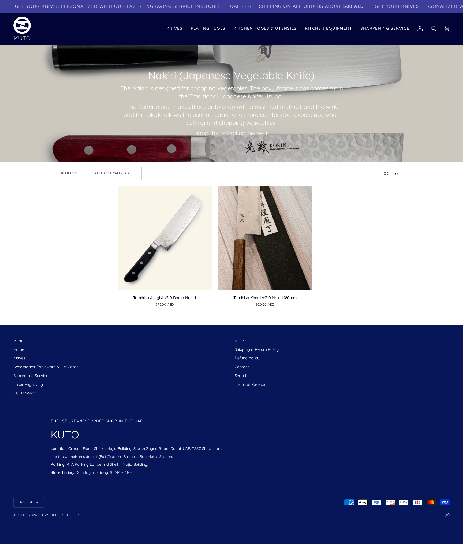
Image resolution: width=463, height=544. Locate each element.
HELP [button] (239, 341)
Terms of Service (250, 384)
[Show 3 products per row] (395, 173)
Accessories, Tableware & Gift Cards (46, 366)
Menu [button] (18, 341)
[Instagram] (447, 515)
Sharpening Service (30, 375)
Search (241, 375)
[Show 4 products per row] (406, 173)
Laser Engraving (28, 384)
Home (18, 349)
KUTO (22, 515)
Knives (19, 357)
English (26, 502)
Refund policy (247, 357)
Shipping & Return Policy (257, 349)
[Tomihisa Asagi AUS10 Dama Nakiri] (165, 238)
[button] (174, 28)
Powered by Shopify (60, 515)
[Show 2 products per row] (386, 173)
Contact (242, 366)
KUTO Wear (24, 393)
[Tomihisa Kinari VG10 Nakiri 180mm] (265, 238)
